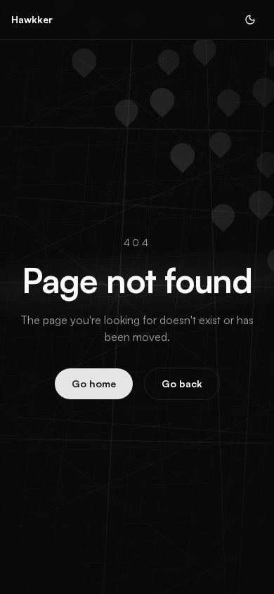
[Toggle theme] (250, 19)
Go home (94, 383)
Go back (182, 383)
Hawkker (32, 19)
